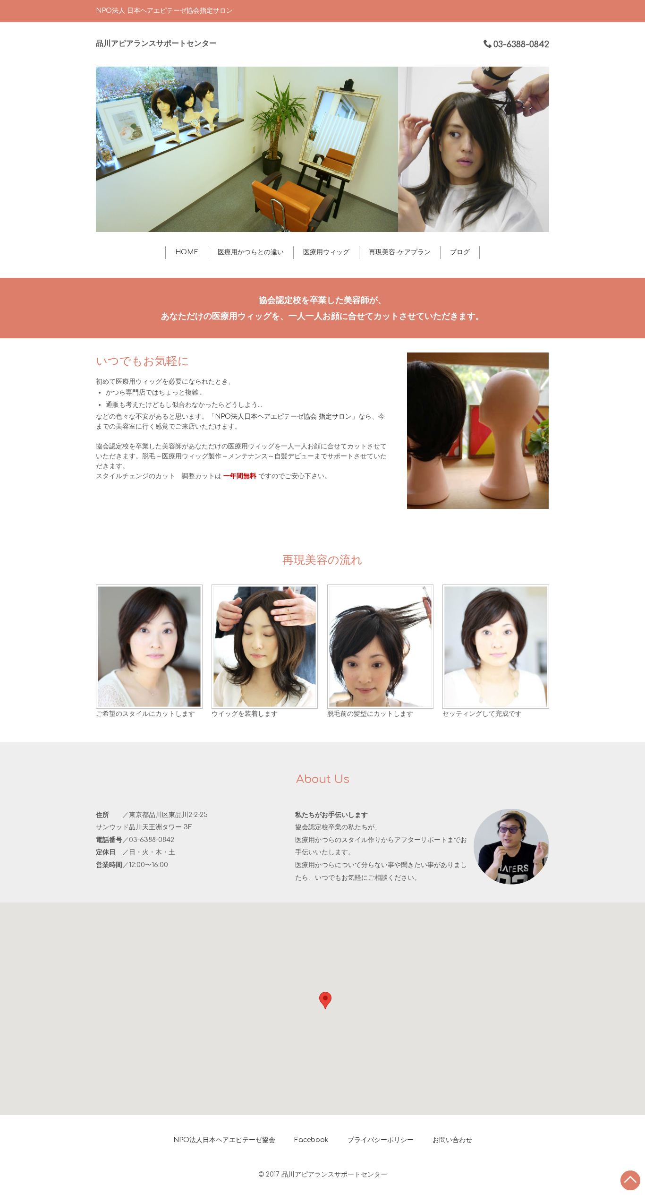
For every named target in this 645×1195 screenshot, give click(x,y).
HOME (186, 252)
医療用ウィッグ (326, 252)
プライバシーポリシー (381, 1139)
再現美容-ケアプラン (400, 252)
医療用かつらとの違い (251, 252)
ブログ (460, 252)
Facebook (311, 1139)
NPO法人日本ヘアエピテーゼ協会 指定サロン (283, 416)
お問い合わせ (452, 1139)
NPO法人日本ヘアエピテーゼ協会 (224, 1139)
